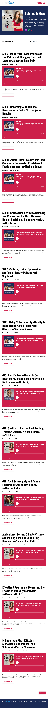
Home (19, 3)
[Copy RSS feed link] (31, 30)
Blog (24, 3)
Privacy (26, 701)
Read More (28, 26)
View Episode (8, 95)
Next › (42, 693)
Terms (31, 701)
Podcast (28, 3)
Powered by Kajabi (42, 705)
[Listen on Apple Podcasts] (26, 30)
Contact (21, 701)
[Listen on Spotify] (29, 30)
